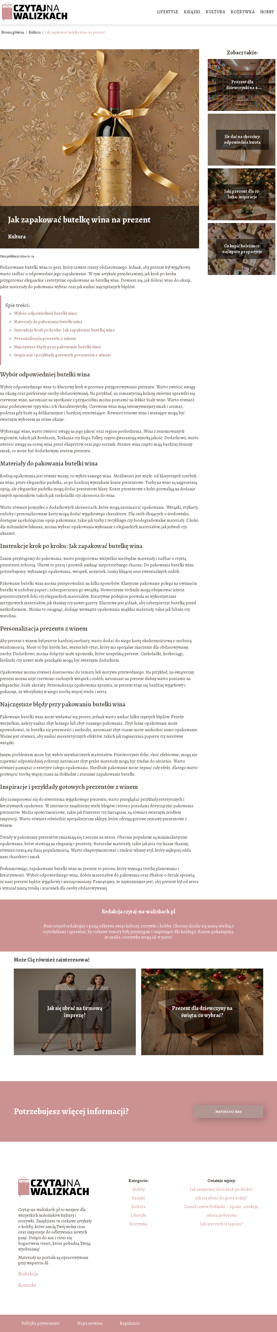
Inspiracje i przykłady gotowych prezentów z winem (62, 355)
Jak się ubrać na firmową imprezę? (75, 1012)
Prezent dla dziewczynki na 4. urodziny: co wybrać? (242, 85)
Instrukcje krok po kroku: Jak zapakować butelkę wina (64, 330)
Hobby (267, 12)
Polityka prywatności (41, 1323)
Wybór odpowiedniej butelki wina (45, 313)
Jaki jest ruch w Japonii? (221, 1224)
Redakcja (28, 1273)
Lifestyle (168, 12)
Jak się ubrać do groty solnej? (221, 1198)
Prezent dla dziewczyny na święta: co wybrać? (202, 1012)
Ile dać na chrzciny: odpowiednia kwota (242, 140)
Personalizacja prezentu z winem (45, 339)
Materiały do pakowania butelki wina (48, 322)
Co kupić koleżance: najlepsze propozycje (242, 249)
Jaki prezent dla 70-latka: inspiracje (242, 194)
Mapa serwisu (90, 1323)
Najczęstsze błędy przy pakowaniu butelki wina (57, 347)
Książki (192, 12)
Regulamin (130, 1323)
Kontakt (27, 1285)
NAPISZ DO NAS (228, 1111)
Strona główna (13, 32)
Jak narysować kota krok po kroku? (221, 1189)
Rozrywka (243, 12)
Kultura (215, 12)
